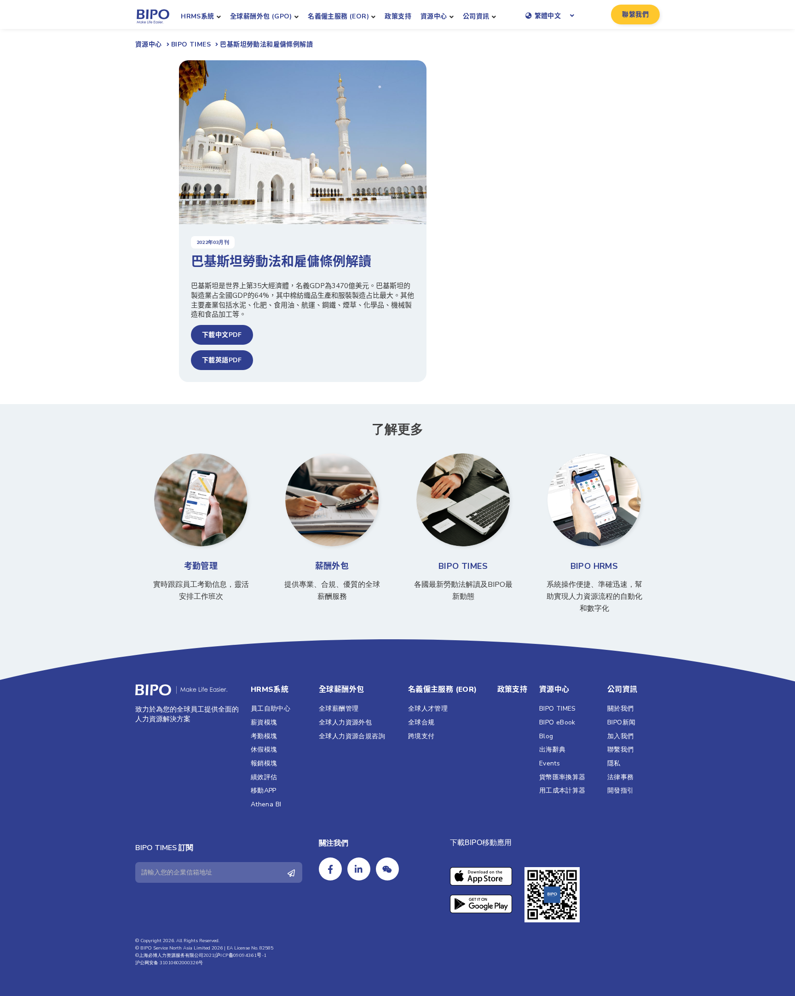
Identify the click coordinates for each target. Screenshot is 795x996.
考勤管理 (201, 566)
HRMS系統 (197, 16)
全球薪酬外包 (341, 689)
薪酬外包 (332, 566)
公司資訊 (476, 16)
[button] (635, 14)
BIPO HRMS (594, 566)
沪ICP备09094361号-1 (241, 955)
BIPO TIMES (463, 566)
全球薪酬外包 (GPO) (261, 16)
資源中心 (434, 16)
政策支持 (398, 16)
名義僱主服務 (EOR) (338, 16)
